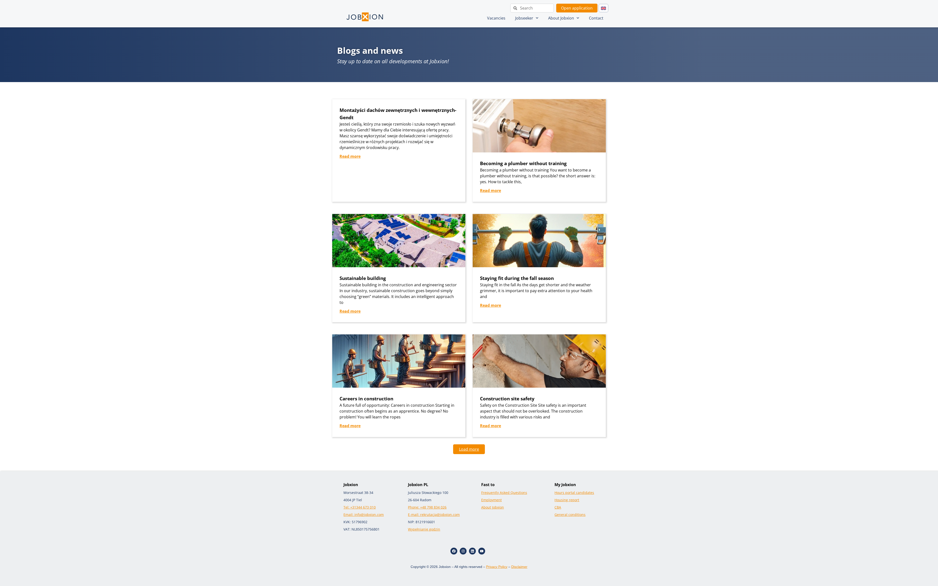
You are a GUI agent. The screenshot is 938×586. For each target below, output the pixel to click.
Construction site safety (507, 398)
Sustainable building (363, 278)
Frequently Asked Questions (504, 492)
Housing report (566, 500)
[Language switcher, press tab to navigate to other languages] (603, 8)
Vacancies (496, 18)
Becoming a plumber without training (523, 163)
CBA (557, 507)
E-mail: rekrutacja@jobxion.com (434, 514)
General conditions (570, 514)
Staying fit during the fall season (517, 278)
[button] (469, 449)
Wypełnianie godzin (424, 529)
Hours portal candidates (574, 492)
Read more (350, 156)
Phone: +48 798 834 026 (427, 507)
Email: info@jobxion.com (363, 514)
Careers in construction (366, 398)
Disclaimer (519, 567)
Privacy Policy (496, 567)
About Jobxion (561, 18)
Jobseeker (524, 18)
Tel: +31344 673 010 (359, 507)
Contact (596, 18)
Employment (491, 500)
